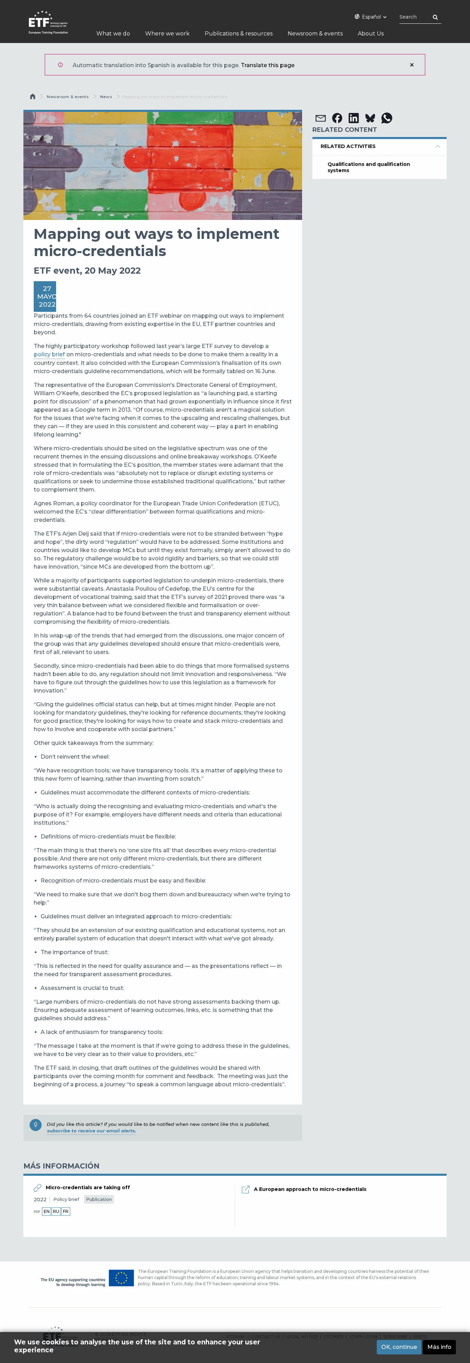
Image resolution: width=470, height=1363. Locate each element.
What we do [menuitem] (113, 33)
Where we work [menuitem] (167, 33)
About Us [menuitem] (371, 33)
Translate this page (268, 65)
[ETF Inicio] (55, 26)
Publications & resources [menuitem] (239, 33)
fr (65, 1211)
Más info (439, 1347)
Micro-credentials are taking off (88, 1187)
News (106, 96)
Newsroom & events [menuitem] (315, 33)
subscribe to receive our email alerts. (91, 1130)
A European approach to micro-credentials (310, 1189)
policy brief (49, 354)
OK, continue (399, 1347)
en (47, 1211)
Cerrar (412, 64)
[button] (321, 118)
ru (56, 1211)
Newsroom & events (67, 96)
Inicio (33, 98)
